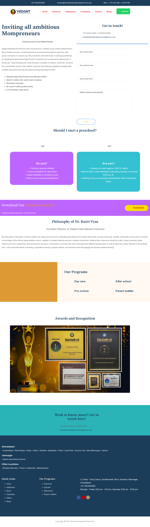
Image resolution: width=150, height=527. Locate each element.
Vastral (105, 450)
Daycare (47, 487)
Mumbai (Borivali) (10, 468)
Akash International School (14, 459)
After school (123, 281)
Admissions (70, 12)
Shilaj (29, 450)
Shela (35, 450)
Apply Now (125, 11)
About (8, 491)
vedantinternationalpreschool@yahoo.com (99, 37)
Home (45, 12)
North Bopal (20, 450)
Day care (80, 281)
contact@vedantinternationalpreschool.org (74, 3)
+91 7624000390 (38, 3)
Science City (80, 450)
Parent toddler (125, 290)
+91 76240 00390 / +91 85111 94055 (97, 33)
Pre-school (81, 290)
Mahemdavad (42, 468)
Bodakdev (52, 450)
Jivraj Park (68, 450)
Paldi (60, 450)
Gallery (9, 498)
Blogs (109, 12)
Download (138, 207)
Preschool (48, 484)
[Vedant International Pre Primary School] (20, 12)
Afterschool (48, 491)
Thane (22, 468)
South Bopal (8, 450)
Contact (98, 12)
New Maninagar (93, 450)
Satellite (43, 450)
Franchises (85, 12)
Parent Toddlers (50, 494)
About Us (56, 12)
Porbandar (31, 468)
